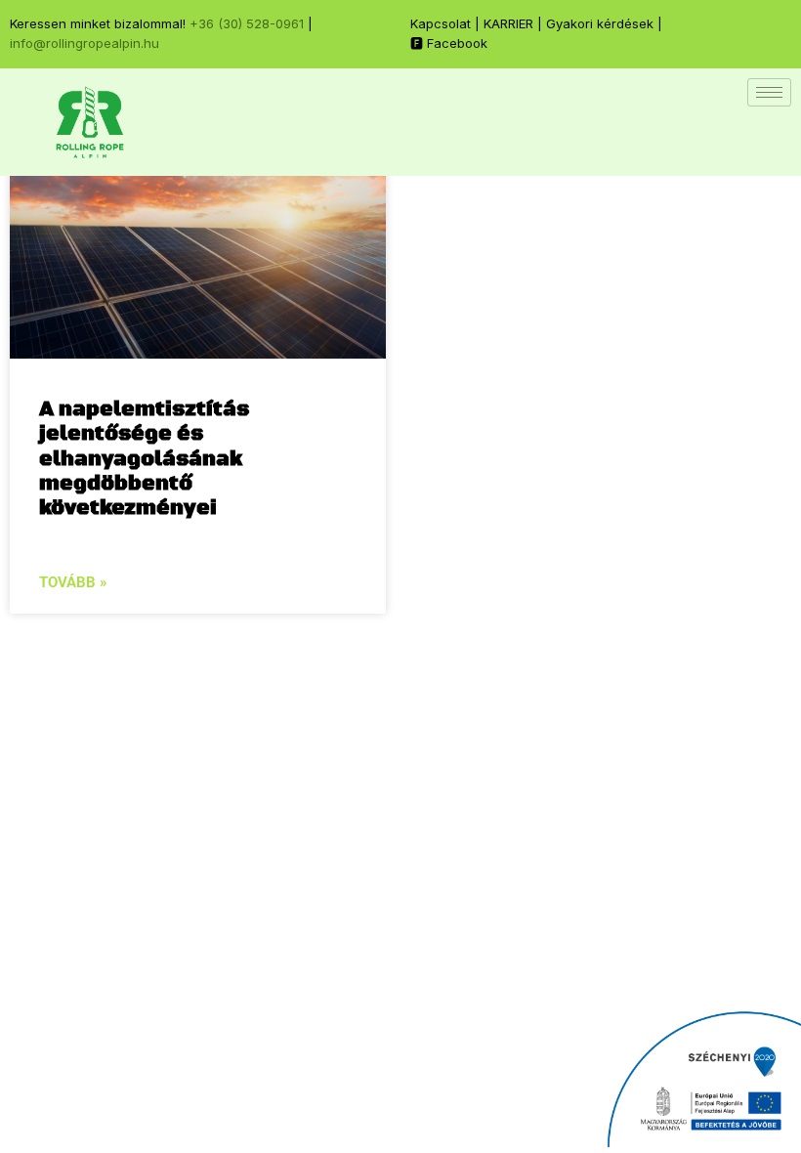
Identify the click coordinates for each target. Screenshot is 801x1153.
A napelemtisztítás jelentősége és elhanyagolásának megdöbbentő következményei (144, 459)
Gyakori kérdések (599, 23)
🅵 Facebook (448, 43)
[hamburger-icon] (769, 92)
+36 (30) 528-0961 (247, 23)
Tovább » (72, 582)
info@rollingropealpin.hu (84, 43)
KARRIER (508, 23)
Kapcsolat (440, 23)
